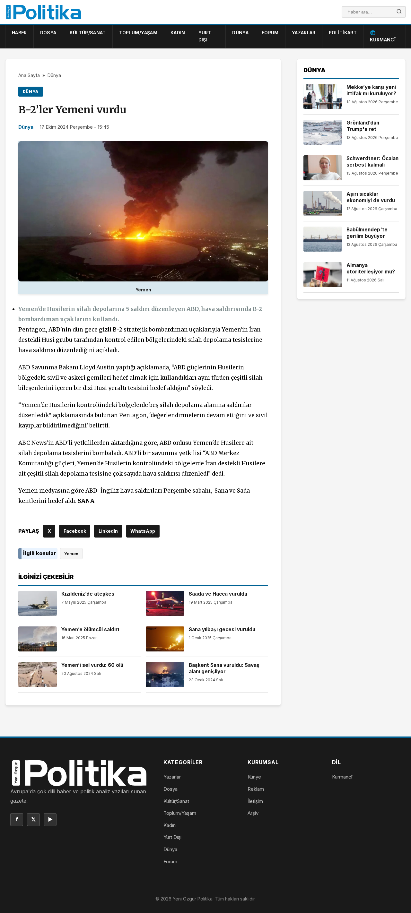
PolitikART (343, 32)
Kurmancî (342, 777)
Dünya (240, 32)
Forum (270, 32)
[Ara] (399, 12)
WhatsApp (142, 531)
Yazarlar (304, 32)
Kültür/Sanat (88, 32)
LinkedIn (108, 531)
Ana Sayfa (29, 75)
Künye (254, 777)
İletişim (255, 801)
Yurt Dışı (204, 36)
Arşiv (253, 813)
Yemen (71, 553)
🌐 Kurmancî (383, 36)
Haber (19, 32)
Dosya (48, 32)
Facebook (75, 531)
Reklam (256, 789)
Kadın (178, 32)
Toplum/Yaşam (138, 32)
